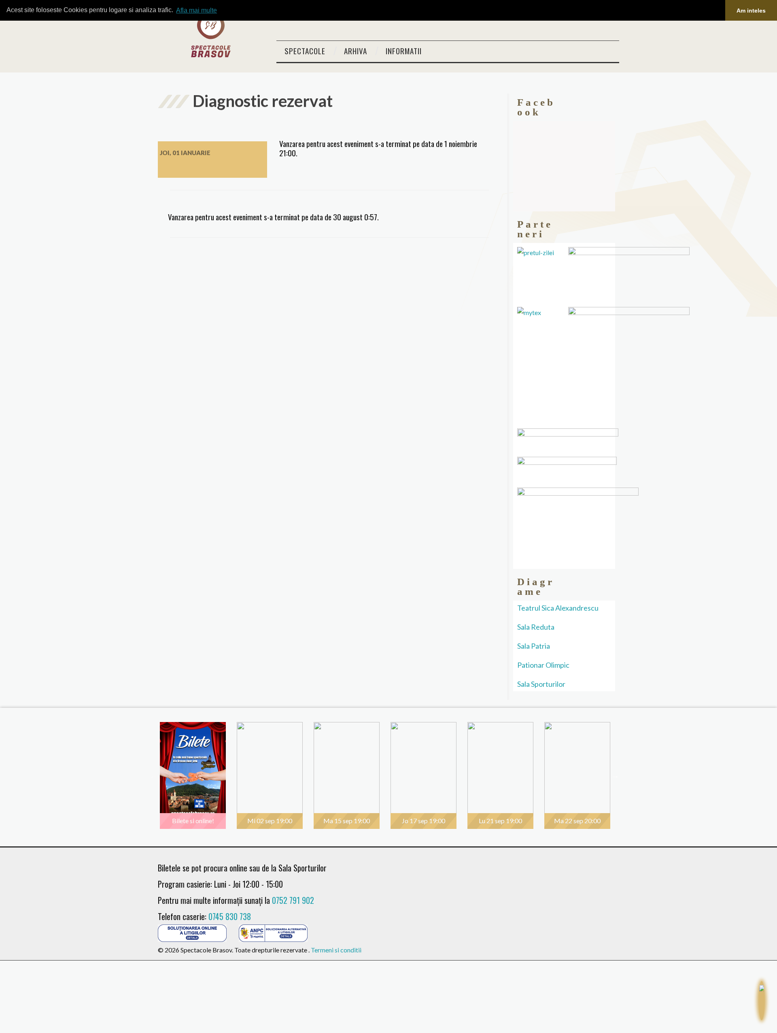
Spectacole (304, 51)
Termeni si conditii (336, 950)
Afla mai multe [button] (196, 10)
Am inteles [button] (751, 10)
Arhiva (355, 51)
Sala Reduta (535, 626)
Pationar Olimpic (543, 664)
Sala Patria (533, 645)
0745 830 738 (229, 916)
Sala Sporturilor (541, 683)
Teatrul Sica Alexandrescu (558, 607)
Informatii (404, 51)
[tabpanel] (196, 775)
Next (615, 775)
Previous (154, 775)
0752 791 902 (293, 900)
